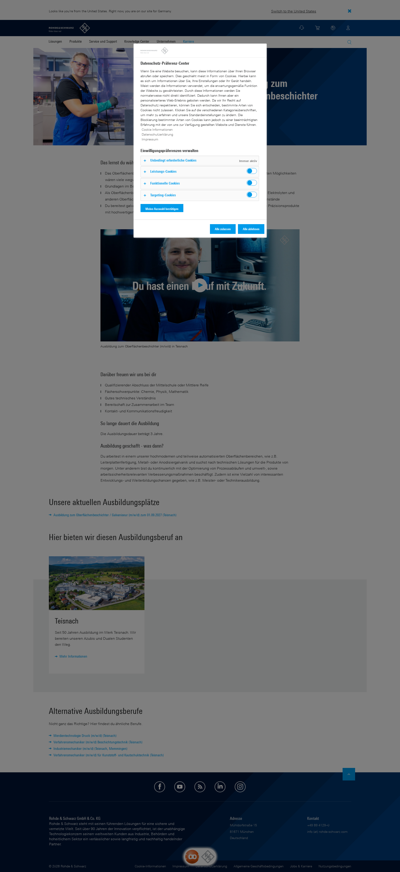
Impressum (150, 139)
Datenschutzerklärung (157, 134)
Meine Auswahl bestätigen (161, 209)
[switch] (252, 171)
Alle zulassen (223, 229)
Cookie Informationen (157, 129)
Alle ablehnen (251, 229)
